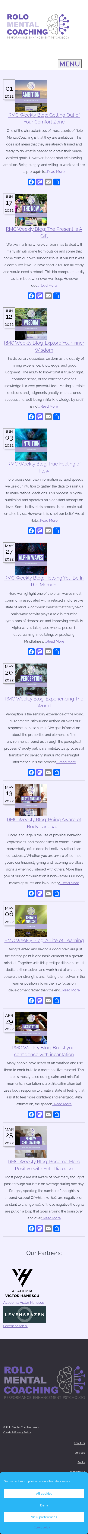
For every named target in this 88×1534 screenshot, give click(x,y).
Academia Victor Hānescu (23, 1303)
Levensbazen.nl (15, 1326)
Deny (44, 1505)
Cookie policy (42, 1527)
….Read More (55, 172)
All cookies (44, 1494)
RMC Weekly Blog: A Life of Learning (44, 940)
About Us (79, 1443)
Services (80, 1452)
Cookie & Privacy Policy (17, 1432)
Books (81, 1462)
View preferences (44, 1517)
